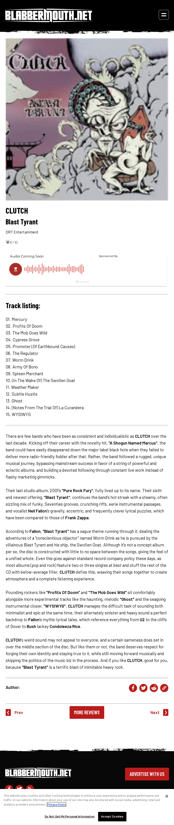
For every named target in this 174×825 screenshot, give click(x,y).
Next (155, 712)
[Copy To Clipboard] (164, 688)
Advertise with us (147, 774)
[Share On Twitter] (143, 688)
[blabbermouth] (48, 20)
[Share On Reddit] (154, 688)
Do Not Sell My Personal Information (69, 816)
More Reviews (87, 712)
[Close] (167, 796)
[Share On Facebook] (133, 688)
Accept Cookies (112, 816)
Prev (18, 712)
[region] (87, 807)
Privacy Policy (56, 804)
